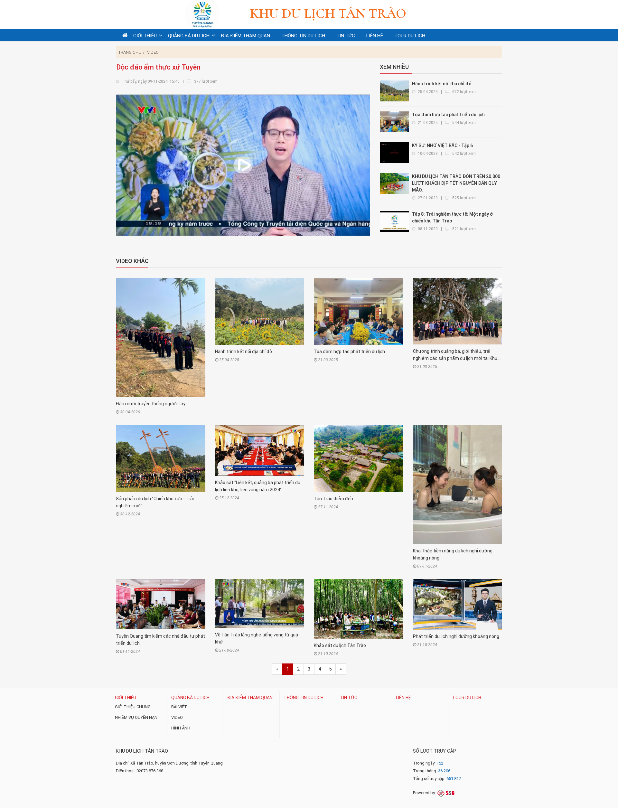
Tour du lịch (466, 697)
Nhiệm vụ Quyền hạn (136, 717)
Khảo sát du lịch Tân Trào (340, 645)
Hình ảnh (180, 728)
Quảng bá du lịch (190, 697)
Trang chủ (129, 52)
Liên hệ (403, 697)
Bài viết (179, 706)
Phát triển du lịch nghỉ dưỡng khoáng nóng (456, 636)
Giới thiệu (125, 697)
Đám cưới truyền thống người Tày (150, 403)
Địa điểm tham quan (250, 697)
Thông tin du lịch (303, 697)
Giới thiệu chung (133, 706)
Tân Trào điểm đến (333, 498)
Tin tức (348, 697)
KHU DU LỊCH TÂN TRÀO (142, 751)
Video (153, 52)
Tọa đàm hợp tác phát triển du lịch (349, 351)
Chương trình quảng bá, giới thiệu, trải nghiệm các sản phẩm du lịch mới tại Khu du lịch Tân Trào (455, 358)
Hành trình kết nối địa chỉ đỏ (243, 351)
